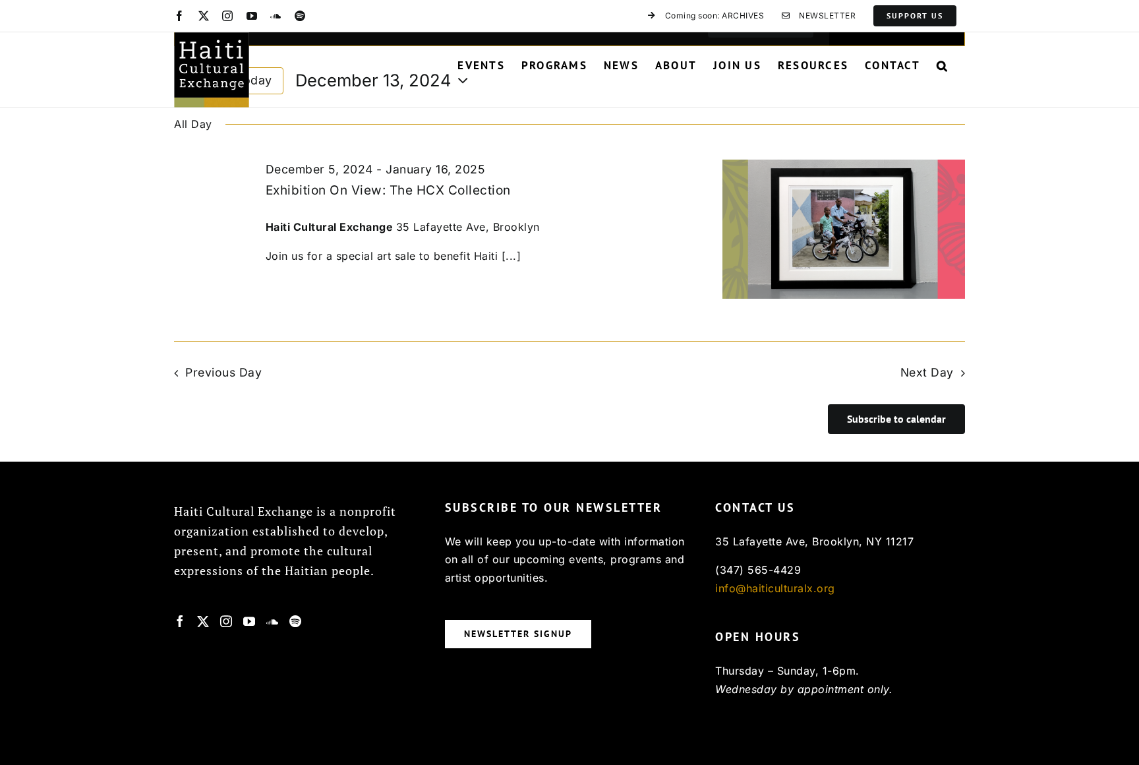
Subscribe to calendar (896, 419)
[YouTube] (249, 621)
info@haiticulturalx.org (775, 588)
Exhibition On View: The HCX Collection (388, 190)
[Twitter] (203, 621)
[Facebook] (180, 621)
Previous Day (223, 372)
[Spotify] (295, 621)
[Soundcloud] (272, 621)
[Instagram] (226, 621)
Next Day (927, 372)
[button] (943, 65)
